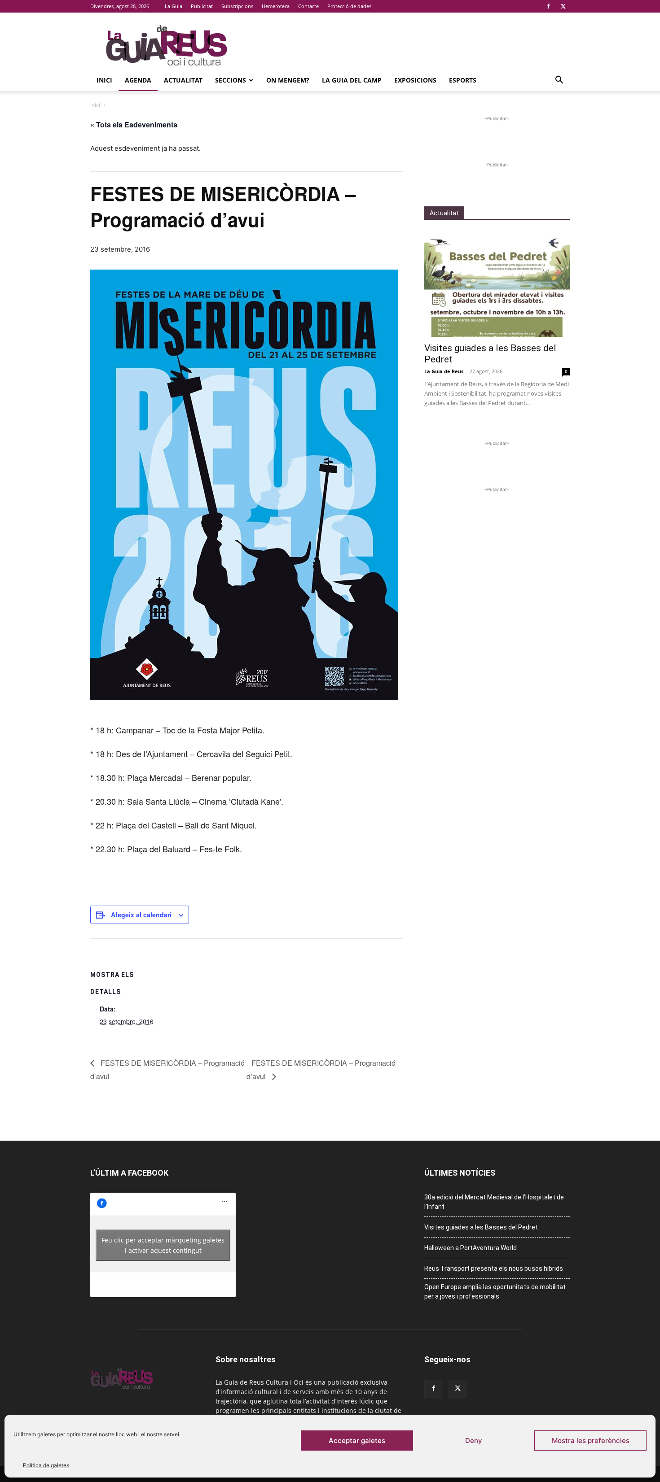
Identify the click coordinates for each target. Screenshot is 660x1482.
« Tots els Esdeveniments (133, 124)
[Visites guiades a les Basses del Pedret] (497, 284)
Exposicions (415, 80)
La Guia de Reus (443, 371)
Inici (104, 80)
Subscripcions (237, 6)
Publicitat (202, 6)
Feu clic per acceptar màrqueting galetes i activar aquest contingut (162, 1245)
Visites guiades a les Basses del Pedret (481, 1227)
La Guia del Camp (352, 80)
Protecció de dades (349, 6)
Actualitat (183, 80)
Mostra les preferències (590, 1440)
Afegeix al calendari (141, 914)
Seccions (230, 80)
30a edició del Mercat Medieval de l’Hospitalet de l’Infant (494, 1202)
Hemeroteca (276, 6)
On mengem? (287, 80)
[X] (563, 6)
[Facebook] (548, 6)
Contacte (308, 6)
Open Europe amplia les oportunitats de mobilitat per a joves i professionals (495, 1291)
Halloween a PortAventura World (470, 1247)
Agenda (138, 80)
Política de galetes (46, 1465)
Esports (462, 80)
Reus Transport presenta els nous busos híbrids (493, 1268)
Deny (473, 1440)
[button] (559, 81)
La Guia (173, 6)
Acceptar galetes (357, 1440)
